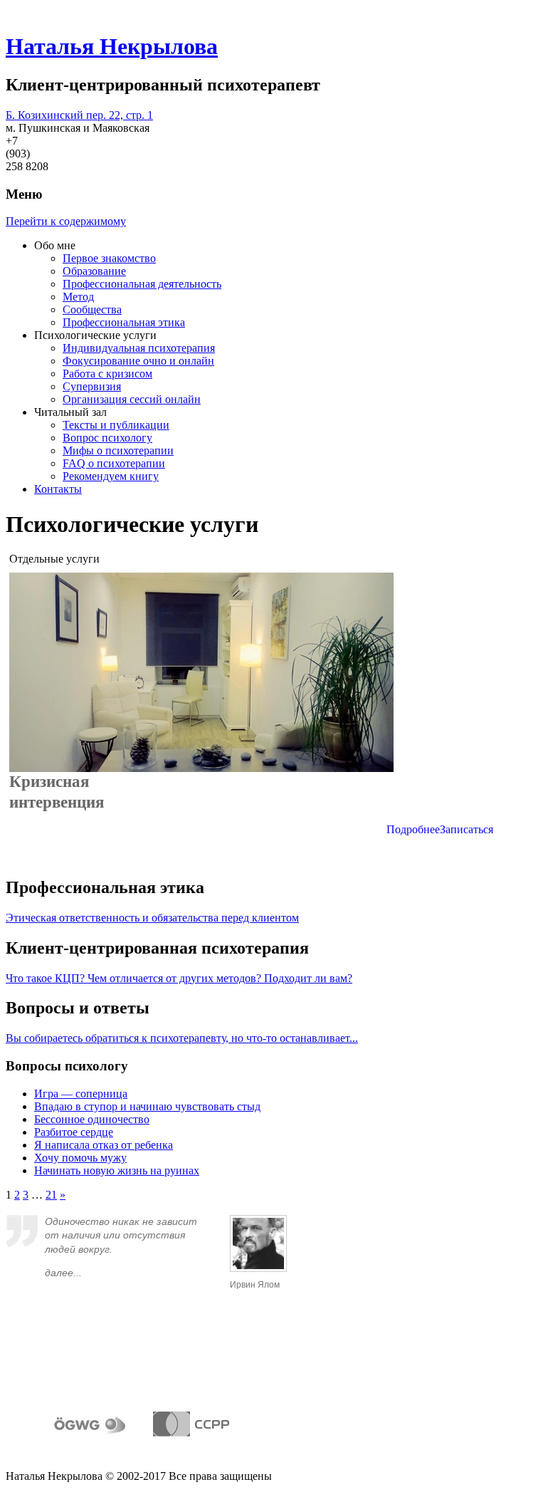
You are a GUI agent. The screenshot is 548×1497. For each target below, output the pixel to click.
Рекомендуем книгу (111, 476)
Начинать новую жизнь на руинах (116, 1170)
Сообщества (92, 309)
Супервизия (92, 386)
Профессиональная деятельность (142, 284)
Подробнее (413, 829)
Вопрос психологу (107, 438)
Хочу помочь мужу (80, 1158)
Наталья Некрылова (112, 46)
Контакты (58, 489)
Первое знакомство (109, 258)
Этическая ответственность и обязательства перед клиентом (152, 918)
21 (51, 1195)
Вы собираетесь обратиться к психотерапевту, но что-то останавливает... (182, 1038)
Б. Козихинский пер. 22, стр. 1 (79, 115)
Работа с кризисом (107, 373)
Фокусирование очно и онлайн (138, 361)
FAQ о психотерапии (114, 463)
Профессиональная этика (124, 322)
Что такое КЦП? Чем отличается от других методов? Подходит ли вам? (179, 978)
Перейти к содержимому (66, 221)
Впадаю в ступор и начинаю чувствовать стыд (147, 1106)
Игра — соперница (80, 1093)
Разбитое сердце (73, 1132)
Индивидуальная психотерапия (139, 348)
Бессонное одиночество (91, 1119)
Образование (94, 271)
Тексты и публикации (116, 425)
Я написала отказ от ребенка (103, 1145)
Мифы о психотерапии (118, 450)
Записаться (466, 829)
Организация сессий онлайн (132, 399)
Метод (78, 297)
